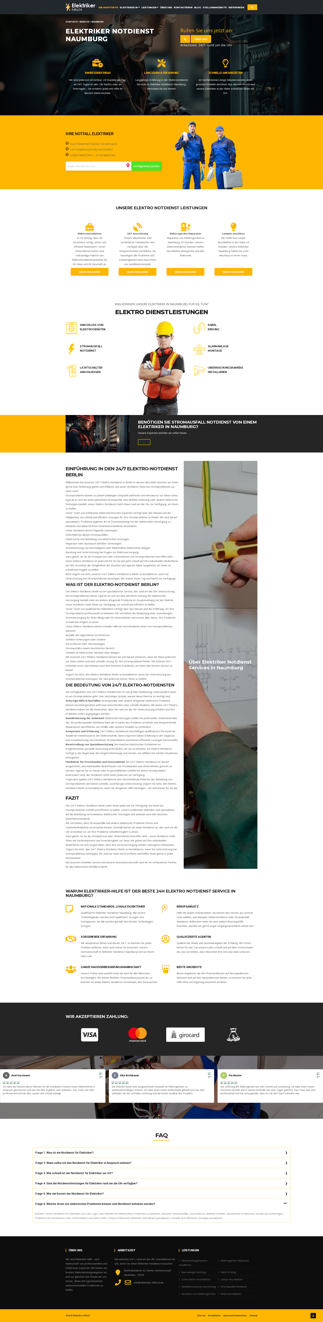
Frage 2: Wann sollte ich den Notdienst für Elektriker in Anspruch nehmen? (83, 1163)
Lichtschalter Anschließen (91, 370)
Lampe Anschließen (232, 1279)
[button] (158, 1115)
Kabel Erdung (213, 327)
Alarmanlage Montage (218, 348)
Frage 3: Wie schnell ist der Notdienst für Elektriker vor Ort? (74, 1173)
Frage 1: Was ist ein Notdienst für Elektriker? (64, 1152)
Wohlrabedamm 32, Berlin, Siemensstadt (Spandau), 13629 (147, 1272)
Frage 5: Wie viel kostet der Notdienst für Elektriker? (69, 1193)
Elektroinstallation (231, 1293)
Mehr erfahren (89, 271)
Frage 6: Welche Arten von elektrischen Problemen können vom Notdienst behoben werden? (95, 1204)
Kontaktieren (214, 1316)
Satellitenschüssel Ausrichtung (198, 1286)
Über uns (200, 39)
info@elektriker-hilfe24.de (149, 1282)
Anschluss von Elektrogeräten (92, 327)
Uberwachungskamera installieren (225, 370)
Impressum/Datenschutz (235, 1316)
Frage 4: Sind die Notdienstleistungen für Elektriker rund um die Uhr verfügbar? (86, 1183)
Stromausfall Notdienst (91, 348)
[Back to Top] (313, 1316)
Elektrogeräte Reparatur (235, 1260)
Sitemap (253, 1316)
